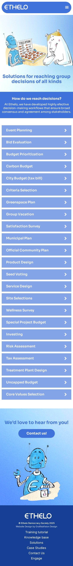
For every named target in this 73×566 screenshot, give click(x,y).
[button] (67, 7)
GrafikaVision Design (46, 526)
